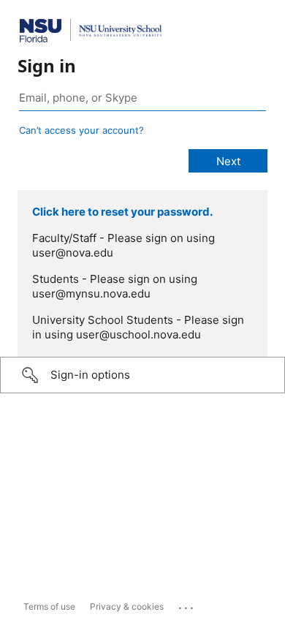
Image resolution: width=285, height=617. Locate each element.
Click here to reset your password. (122, 212)
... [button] (187, 604)
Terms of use (49, 606)
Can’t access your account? (81, 130)
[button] (142, 375)
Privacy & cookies (127, 606)
